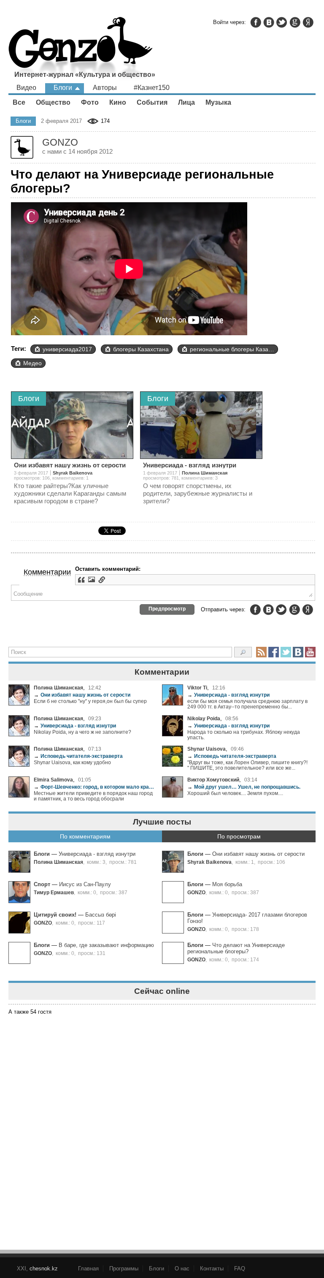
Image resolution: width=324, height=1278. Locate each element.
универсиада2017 (67, 349)
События (152, 102)
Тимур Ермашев (54, 892)
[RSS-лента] (261, 652)
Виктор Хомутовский (213, 779)
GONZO (196, 892)
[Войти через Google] (294, 22)
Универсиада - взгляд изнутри (228, 694)
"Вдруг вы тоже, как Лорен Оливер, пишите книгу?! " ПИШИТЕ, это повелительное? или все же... (247, 765)
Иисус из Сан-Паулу (85, 884)
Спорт (42, 884)
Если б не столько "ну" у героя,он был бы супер (90, 701)
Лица (186, 102)
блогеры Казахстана (141, 349)
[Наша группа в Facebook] (273, 652)
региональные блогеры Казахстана (234, 349)
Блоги (63, 87)
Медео (32, 363)
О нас (182, 1268)
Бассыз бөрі (100, 915)
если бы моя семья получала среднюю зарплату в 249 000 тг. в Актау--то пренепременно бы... (247, 703)
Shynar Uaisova (206, 749)
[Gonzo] (80, 49)
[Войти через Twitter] (281, 22)
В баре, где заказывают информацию (106, 945)
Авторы (105, 87)
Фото (90, 102)
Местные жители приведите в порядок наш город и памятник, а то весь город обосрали (93, 795)
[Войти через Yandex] (307, 22)
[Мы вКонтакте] (298, 652)
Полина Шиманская (58, 687)
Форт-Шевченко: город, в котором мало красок (95, 787)
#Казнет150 (152, 87)
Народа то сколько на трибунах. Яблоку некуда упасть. (243, 734)
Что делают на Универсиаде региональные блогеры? (236, 948)
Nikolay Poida (203, 718)
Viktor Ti (197, 687)
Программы (123, 1268)
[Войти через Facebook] (255, 22)
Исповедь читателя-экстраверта (78, 756)
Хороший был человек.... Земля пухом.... (235, 793)
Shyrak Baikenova (209, 862)
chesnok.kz (44, 1268)
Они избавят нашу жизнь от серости (82, 694)
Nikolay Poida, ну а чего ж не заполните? (82, 732)
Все (19, 102)
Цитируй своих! (55, 915)
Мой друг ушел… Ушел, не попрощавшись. (243, 787)
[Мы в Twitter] (286, 652)
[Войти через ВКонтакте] (268, 22)
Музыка (218, 102)
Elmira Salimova (53, 779)
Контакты (212, 1268)
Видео (26, 87)
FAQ (239, 1268)
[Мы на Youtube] (310, 652)
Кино (117, 102)
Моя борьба (227, 884)
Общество (53, 102)
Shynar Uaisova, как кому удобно (72, 762)
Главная (88, 1268)
